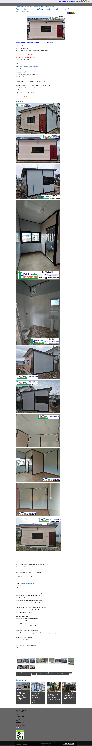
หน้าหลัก (12, 4)
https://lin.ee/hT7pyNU (26, 59)
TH (89, 1)
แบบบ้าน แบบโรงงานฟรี (66, 4)
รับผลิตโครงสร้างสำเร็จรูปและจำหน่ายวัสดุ (51, 4)
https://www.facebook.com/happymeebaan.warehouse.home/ (32, 68)
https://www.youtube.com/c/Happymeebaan (29, 66)
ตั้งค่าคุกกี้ (65, 743)
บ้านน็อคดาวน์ (30, 4)
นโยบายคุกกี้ (25, 744)
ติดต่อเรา (76, 4)
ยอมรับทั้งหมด (71, 743)
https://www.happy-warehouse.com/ (28, 64)
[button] (81, 4)
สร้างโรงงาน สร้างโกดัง (20, 4)
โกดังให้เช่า (38, 4)
